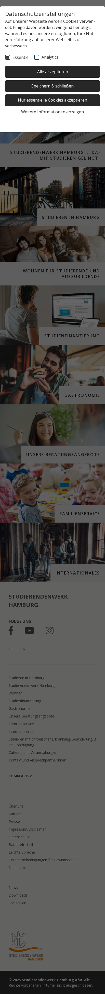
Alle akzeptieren (52, 71)
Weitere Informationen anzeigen (52, 112)
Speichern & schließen (52, 86)
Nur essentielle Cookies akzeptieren (52, 100)
